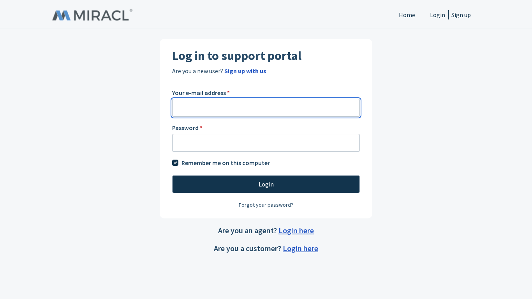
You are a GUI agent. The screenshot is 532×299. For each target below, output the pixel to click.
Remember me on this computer (225, 163)
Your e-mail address (201, 93)
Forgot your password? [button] (266, 204)
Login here (296, 230)
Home (407, 15)
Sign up (461, 15)
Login (437, 15)
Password (187, 128)
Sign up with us (245, 71)
